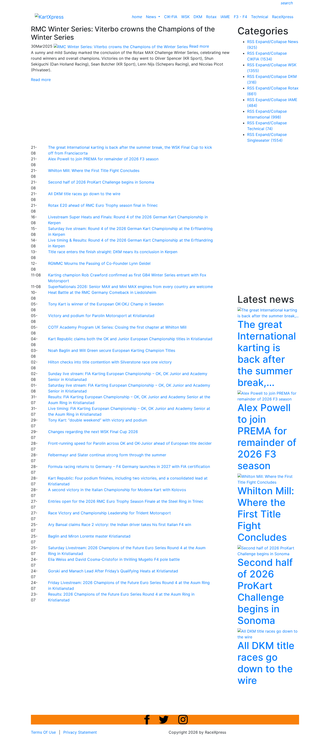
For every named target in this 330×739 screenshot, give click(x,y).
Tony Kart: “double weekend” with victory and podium (97, 420)
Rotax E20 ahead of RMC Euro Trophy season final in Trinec (103, 205)
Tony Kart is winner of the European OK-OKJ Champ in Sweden (106, 304)
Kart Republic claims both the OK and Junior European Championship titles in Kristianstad (130, 338)
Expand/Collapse (271, 41)
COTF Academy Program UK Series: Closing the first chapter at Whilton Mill (117, 327)
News (151, 16)
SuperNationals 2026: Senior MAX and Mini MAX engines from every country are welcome (130, 286)
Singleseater (265, 140)
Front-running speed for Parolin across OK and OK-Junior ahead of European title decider (130, 443)
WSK (185, 16)
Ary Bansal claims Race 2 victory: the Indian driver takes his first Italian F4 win (119, 524)
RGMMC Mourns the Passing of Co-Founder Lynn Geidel (99, 263)
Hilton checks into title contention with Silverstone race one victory (110, 362)
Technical (259, 16)
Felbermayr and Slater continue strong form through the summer (107, 454)
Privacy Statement (80, 732)
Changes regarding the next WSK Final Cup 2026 (93, 431)
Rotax (211, 16)
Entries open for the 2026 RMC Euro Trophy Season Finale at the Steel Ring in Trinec (125, 501)
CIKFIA (259, 59)
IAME (225, 16)
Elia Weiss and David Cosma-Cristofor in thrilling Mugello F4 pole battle (114, 559)
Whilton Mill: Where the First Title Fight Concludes (93, 170)
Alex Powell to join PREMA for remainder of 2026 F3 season (103, 158)
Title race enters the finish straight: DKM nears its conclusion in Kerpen (112, 251)
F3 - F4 (240, 16)
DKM (198, 16)
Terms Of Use (43, 732)
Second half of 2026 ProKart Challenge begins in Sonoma (101, 182)
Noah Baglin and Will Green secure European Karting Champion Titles (111, 350)
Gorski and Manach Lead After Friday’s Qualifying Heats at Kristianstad (113, 571)
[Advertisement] (148, 112)
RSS (250, 41)
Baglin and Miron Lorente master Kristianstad (89, 536)
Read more (41, 79)
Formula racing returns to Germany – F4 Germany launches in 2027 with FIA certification (129, 466)
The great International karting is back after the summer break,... (266, 353)
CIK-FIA (170, 16)
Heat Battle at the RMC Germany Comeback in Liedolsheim (102, 292)
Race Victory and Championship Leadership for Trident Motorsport (109, 512)
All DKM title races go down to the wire (84, 193)
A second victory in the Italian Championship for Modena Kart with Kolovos (117, 489)
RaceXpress (282, 16)
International (264, 117)
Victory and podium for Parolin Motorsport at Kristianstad (101, 315)
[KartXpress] (49, 16)
